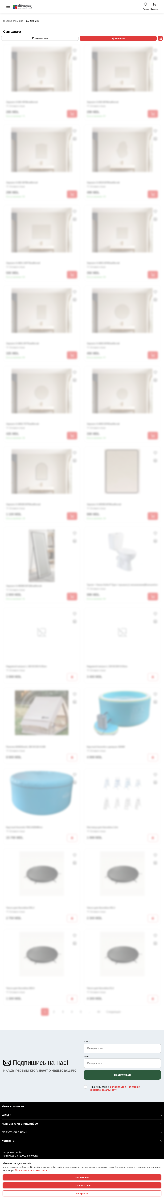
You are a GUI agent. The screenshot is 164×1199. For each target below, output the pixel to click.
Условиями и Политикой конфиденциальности (115, 1088)
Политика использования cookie (20, 1155)
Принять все (82, 1177)
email (88, 1056)
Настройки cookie (12, 1152)
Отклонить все (82, 1185)
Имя (87, 1041)
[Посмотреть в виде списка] (160, 38)
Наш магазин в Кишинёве (20, 1123)
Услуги (6, 1115)
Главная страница (13, 21)
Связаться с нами (14, 1132)
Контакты (8, 1140)
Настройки (82, 1193)
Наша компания (13, 1106)
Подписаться (122, 1074)
